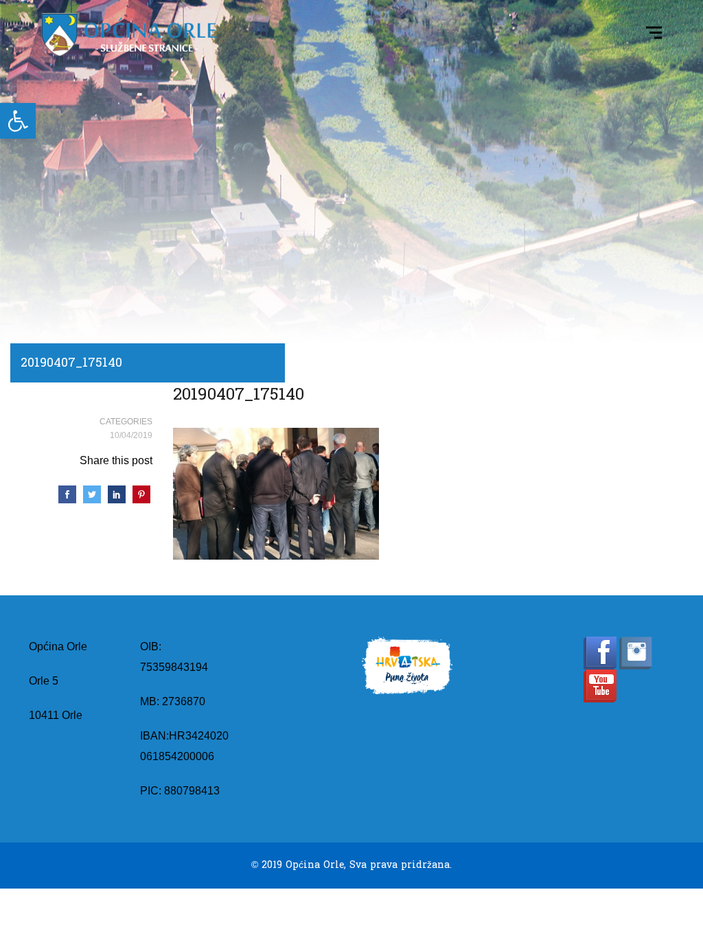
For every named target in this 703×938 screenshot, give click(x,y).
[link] (18, 121)
